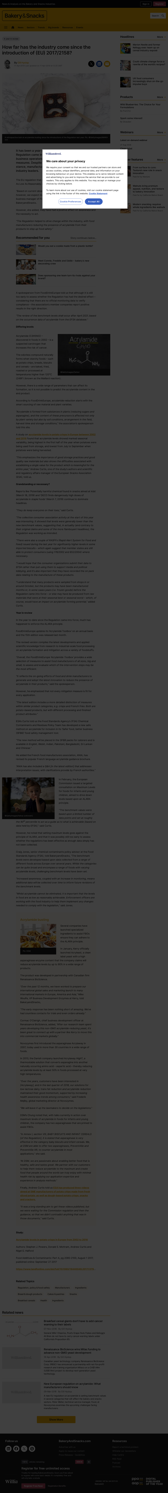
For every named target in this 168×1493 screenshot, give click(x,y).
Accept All (93, 201)
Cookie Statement (98, 193)
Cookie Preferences (70, 201)
